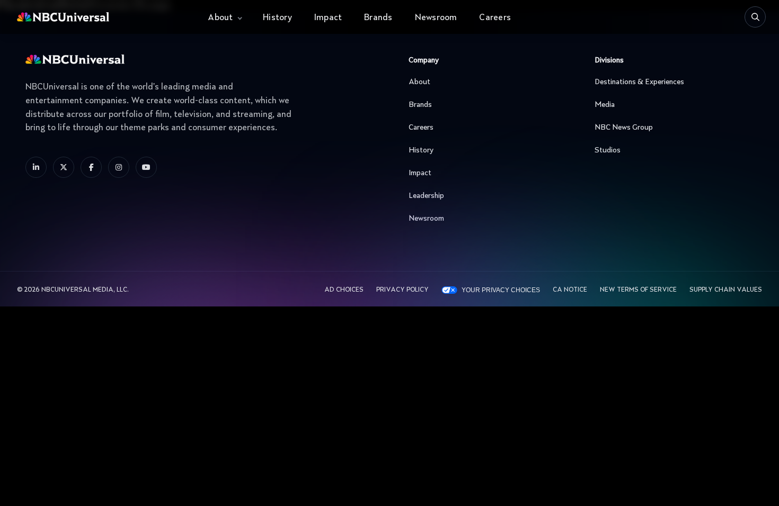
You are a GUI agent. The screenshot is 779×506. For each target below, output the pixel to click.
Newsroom (436, 18)
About (220, 18)
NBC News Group (624, 127)
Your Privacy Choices (501, 290)
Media (605, 105)
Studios (608, 150)
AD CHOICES (344, 290)
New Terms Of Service (638, 290)
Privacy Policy (402, 290)
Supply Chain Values (725, 290)
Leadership (426, 196)
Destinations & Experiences (639, 82)
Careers (495, 18)
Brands (378, 18)
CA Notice (570, 290)
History (277, 18)
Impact (328, 18)
